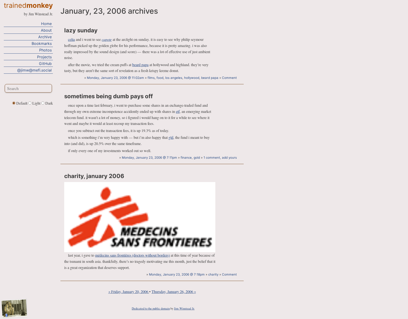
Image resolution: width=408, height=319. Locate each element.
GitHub (45, 63)
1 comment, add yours (220, 157)
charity (213, 274)
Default (21, 103)
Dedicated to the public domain (151, 308)
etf (178, 111)
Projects (44, 57)
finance (186, 157)
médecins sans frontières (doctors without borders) (132, 255)
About (46, 30)
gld (171, 137)
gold (197, 157)
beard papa (140, 64)
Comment (229, 78)
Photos (45, 50)
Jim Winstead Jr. (184, 308)
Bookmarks (42, 43)
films (151, 78)
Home (46, 23)
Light (36, 103)
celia (71, 39)
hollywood (191, 78)
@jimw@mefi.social (34, 70)
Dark (48, 103)
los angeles (173, 78)
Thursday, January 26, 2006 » (174, 291)
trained (28, 5)
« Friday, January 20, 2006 (128, 291)
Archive (45, 36)
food (160, 78)
